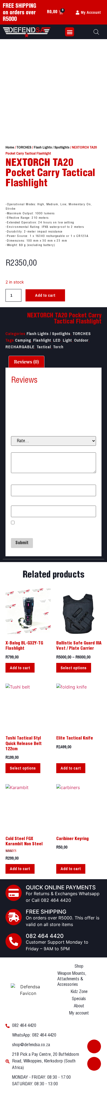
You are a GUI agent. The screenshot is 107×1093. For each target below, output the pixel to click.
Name (18, 481)
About (79, 1006)
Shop (79, 966)
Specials (79, 999)
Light (67, 340)
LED (57, 340)
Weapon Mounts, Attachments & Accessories (71, 979)
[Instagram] (94, 1064)
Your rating (23, 433)
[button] (69, 31)
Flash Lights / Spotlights (51, 147)
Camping (23, 340)
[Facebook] (94, 1046)
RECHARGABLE (20, 347)
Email (17, 502)
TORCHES (23, 147)
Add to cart (45, 295)
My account (79, 1013)
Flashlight (42, 340)
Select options (74, 668)
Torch (58, 347)
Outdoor (81, 340)
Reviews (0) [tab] (26, 362)
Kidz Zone (79, 992)
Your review (23, 449)
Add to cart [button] (20, 668)
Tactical (44, 347)
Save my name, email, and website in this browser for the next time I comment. (50, 531)
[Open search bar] (96, 31)
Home (9, 147)
